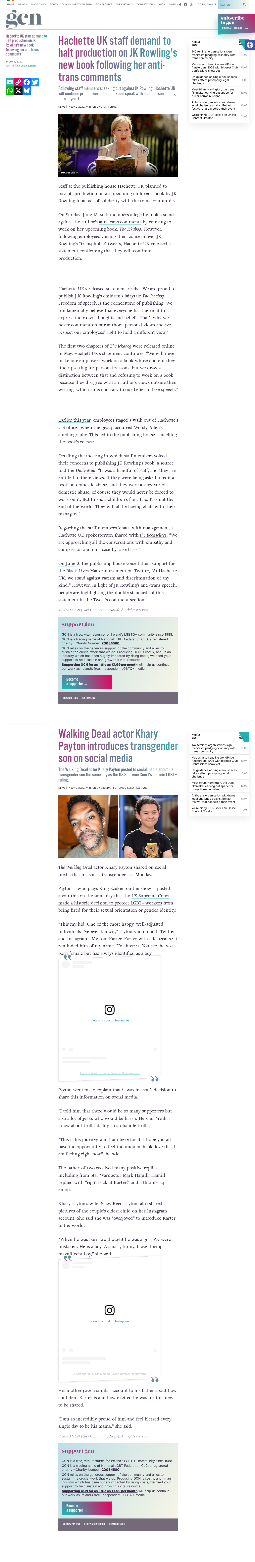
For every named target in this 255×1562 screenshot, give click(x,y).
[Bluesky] (27, 90)
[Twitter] (35, 82)
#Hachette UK (70, 698)
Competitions (146, 4)
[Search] (244, 4)
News (21, 4)
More (172, 4)
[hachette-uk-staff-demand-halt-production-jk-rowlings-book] (118, 145)
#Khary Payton (71, 1524)
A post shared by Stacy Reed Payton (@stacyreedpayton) (109, 1373)
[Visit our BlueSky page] (179, 4)
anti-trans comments (120, 222)
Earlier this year (74, 420)
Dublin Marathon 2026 (77, 4)
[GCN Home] (24, 19)
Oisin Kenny (108, 106)
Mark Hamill (136, 1175)
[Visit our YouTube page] (191, 4)
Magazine (37, 4)
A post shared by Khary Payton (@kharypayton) (109, 1073)
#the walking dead (94, 1524)
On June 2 (68, 564)
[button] (250, 45)
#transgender (117, 1524)
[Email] (10, 82)
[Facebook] (27, 82)
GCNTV (54, 4)
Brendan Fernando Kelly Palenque (124, 787)
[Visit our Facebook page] (185, 4)
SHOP (161, 4)
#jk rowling (88, 698)
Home (10, 4)
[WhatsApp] (10, 90)
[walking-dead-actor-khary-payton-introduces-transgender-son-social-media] (118, 826)
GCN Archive (104, 4)
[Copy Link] (18, 82)
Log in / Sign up (207, 4)
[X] (18, 90)
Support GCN (124, 4)
